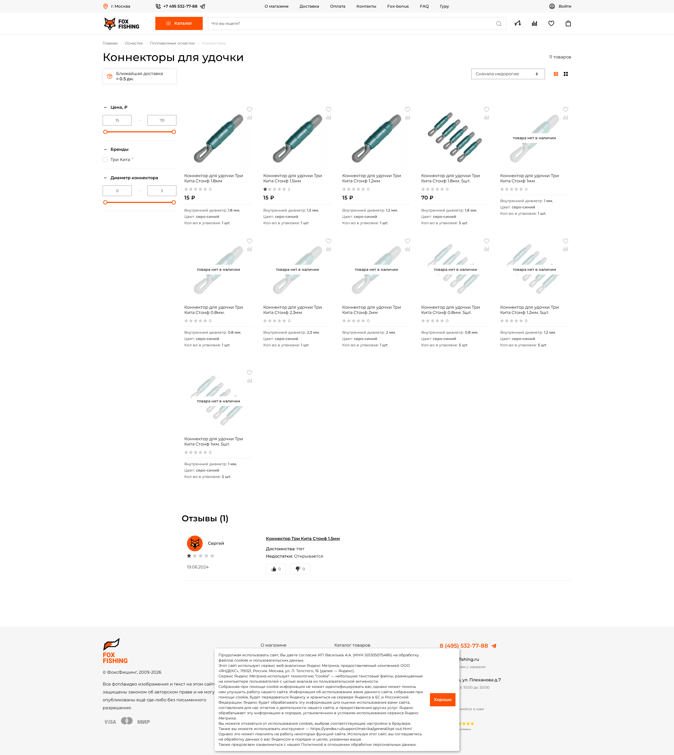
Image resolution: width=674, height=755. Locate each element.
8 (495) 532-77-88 (464, 645)
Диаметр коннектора (134, 177)
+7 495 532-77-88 (180, 6)
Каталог (183, 23)
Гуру (444, 6)
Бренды (119, 149)
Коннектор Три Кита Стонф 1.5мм (303, 538)
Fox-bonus (398, 6)
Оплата (337, 6)
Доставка (309, 6)
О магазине (277, 6)
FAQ (424, 6)
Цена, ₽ (119, 107)
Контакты (366, 6)
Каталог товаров (352, 645)
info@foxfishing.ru (459, 659)
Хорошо (443, 699)
